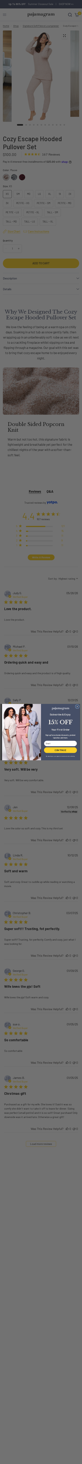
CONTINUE (60, 749)
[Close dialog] (77, 706)
